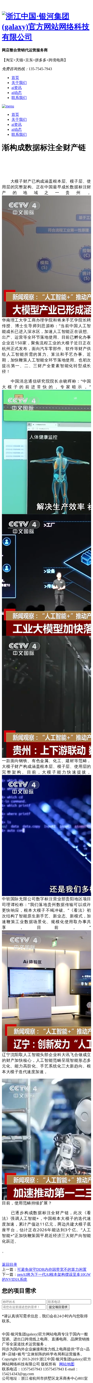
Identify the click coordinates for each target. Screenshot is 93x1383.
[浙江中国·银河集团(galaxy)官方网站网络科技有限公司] (46, 27)
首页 (15, 78)
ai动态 (16, 93)
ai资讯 (16, 88)
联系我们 (19, 98)
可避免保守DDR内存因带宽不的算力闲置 (52, 1269)
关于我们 (19, 83)
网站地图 (66, 1364)
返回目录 (9, 1264)
